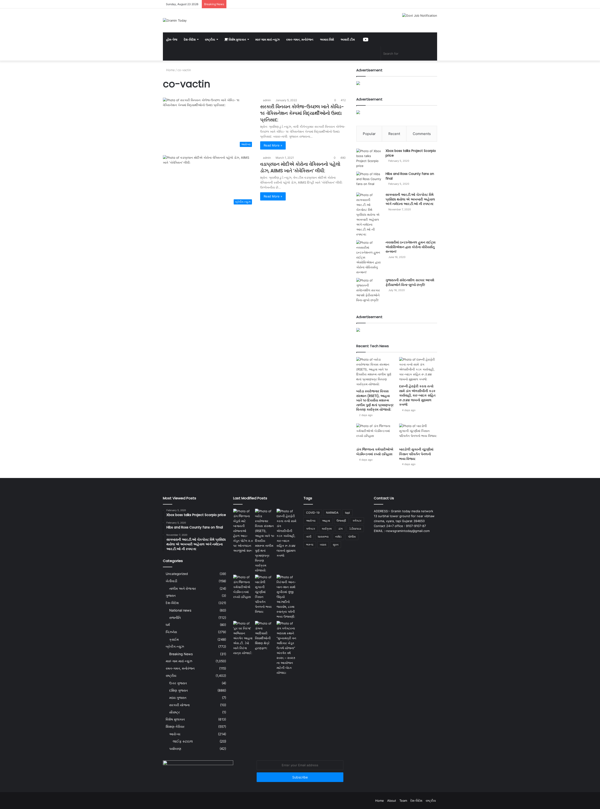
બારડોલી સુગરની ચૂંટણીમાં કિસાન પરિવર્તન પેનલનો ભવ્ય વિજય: (416, 454)
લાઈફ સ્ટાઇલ (183, 741)
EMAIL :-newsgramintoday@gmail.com (402, 531)
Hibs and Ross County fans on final (410, 176)
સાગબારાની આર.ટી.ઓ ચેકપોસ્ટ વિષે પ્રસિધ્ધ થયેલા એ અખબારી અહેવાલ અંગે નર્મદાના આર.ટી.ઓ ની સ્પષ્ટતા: (410, 199)
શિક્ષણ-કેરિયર (175, 726)
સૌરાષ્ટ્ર (174, 712)
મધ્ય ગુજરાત (177, 698)
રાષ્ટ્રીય (210, 39)
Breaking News (181, 654)
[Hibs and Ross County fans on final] (369, 180)
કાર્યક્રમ (327, 528)
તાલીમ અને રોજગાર (182, 588)
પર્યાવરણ (175, 749)
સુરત (335, 544)
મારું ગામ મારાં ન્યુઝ (267, 39)
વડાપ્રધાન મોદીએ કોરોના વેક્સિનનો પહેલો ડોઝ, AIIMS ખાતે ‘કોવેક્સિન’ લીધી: (300, 167)
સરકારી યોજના (179, 705)
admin (267, 100)
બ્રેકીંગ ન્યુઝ (175, 646)
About (391, 800)
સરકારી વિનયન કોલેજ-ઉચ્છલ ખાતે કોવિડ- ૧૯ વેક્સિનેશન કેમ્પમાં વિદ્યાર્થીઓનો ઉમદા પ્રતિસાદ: (302, 113)
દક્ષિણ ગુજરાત (178, 690)
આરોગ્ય (174, 734)
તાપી (308, 536)
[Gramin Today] (175, 20)
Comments (422, 133)
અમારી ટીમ (348, 39)
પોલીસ (352, 536)
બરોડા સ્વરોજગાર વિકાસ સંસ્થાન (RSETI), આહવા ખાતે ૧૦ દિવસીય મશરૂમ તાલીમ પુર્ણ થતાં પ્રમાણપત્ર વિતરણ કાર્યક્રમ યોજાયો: (375, 400)
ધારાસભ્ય (323, 536)
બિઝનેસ (171, 632)
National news (180, 610)
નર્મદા (338, 536)
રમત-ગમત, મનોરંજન (299, 39)
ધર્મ (168, 625)
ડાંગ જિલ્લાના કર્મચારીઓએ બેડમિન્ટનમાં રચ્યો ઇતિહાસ (374, 451)
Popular (369, 133)
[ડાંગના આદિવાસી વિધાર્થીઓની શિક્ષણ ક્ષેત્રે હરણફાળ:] (265, 636)
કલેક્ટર (310, 528)
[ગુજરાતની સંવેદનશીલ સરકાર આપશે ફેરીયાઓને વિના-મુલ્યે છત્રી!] (369, 290)
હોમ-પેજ (171, 39)
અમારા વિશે (327, 39)
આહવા (326, 520)
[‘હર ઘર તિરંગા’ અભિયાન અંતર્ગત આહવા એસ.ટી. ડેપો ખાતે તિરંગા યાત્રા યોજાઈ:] (243, 638)
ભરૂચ (309, 544)
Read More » (273, 145)
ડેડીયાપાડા (355, 528)
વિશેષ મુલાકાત (237, 39)
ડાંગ (340, 528)
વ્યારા (323, 544)
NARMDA (332, 512)
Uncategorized (177, 574)
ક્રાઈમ (174, 639)
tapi (347, 512)
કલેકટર (356, 520)
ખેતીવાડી (171, 581)
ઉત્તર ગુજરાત (178, 683)
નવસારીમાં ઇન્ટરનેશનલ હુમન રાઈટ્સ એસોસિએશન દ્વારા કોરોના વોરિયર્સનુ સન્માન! (410, 247)
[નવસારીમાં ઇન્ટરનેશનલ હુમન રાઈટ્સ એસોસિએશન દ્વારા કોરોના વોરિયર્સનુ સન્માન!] (369, 257)
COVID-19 (312, 512)
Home (170, 70)
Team (403, 800)
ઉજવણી (341, 520)
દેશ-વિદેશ (190, 39)
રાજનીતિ (175, 618)
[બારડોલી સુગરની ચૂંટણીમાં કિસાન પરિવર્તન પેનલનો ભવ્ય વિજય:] (418, 434)
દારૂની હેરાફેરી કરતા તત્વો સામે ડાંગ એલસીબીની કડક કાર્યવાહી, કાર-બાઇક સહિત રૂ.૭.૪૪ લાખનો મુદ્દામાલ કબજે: (417, 395)
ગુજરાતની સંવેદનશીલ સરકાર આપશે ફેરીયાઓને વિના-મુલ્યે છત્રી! (410, 282)
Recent (394, 133)
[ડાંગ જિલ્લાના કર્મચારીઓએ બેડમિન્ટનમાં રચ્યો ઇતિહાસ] (375, 434)
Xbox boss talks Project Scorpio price (411, 153)
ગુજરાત (171, 595)
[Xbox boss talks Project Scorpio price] (369, 158)
